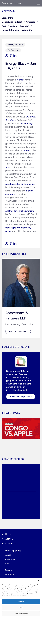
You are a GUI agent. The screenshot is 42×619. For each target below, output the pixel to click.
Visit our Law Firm (18, 331)
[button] (39, 580)
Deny (21, 607)
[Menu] (38, 3)
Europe (13, 26)
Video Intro (7, 17)
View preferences (21, 614)
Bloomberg (26, 123)
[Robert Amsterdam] (11, 3)
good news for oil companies (20, 184)
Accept (21, 601)
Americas (30, 22)
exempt (28, 150)
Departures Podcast (12, 22)
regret (19, 79)
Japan (8, 167)
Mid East (24, 26)
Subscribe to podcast (21, 396)
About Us (27, 30)
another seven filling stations (19, 211)
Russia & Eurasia (10, 30)
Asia (4, 26)
